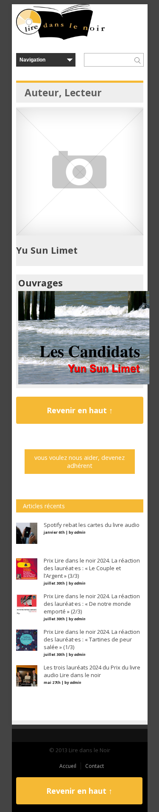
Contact (94, 766)
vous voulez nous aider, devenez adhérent (79, 462)
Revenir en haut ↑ (80, 410)
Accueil (67, 766)
